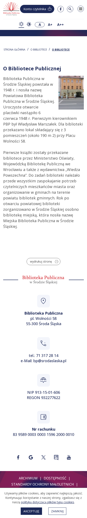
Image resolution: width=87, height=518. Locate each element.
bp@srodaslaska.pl (49, 360)
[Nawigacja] (80, 9)
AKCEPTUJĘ (31, 511)
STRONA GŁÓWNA (14, 49)
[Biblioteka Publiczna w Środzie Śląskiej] (11, 9)
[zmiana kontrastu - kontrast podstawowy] (21, 24)
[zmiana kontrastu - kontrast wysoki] (29, 24)
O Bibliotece (61, 49)
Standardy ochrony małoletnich (42, 484)
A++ (60, 24)
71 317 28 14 (47, 355)
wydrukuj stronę (41, 261)
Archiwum (28, 478)
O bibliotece (38, 49)
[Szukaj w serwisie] (70, 9)
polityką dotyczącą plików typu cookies (47, 502)
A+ (50, 24)
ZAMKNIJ (57, 511)
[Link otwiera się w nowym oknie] (18, 457)
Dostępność (55, 478)
